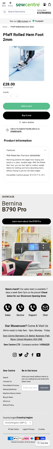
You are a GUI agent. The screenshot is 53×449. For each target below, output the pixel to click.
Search (5, 378)
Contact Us (7, 382)
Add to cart (26, 106)
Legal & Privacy (28, 429)
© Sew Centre (13, 429)
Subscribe (44, 388)
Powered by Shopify (17, 442)
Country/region (25, 417)
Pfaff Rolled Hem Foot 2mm (22, 27)
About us (6, 401)
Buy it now (26, 115)
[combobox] (18, 11)
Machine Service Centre (12, 393)
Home (5, 27)
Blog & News (8, 397)
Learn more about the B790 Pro (26, 221)
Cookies (41, 429)
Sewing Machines (10, 389)
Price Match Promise (11, 385)
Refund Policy (8, 405)
